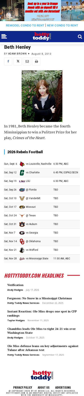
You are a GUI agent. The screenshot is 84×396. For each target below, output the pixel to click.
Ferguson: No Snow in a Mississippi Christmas (39, 298)
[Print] (36, 61)
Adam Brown (17, 53)
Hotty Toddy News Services (23, 302)
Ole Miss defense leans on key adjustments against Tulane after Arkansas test (42, 348)
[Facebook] (8, 61)
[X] (17, 61)
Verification (15, 285)
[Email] (27, 61)
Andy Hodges (15, 289)
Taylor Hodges (16, 320)
